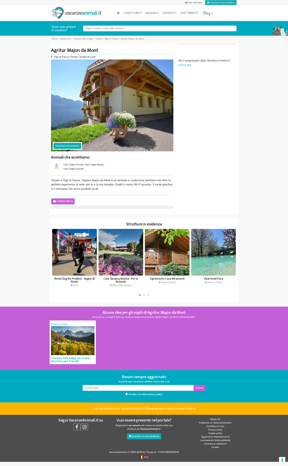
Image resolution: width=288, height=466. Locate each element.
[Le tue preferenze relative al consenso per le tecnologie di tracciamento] (282, 460)
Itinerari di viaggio (59, 324)
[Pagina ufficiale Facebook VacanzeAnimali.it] (76, 427)
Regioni (151, 13)
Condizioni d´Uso (215, 426)
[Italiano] (142, 456)
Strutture (132, 13)
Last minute (189, 13)
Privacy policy (215, 429)
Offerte (168, 13)
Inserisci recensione (67, 145)
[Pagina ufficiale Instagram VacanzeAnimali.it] (84, 427)
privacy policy (155, 394)
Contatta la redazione (215, 443)
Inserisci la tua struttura (221, 2)
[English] (146, 456)
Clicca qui (184, 65)
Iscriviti (199, 388)
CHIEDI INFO (64, 201)
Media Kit (215, 419)
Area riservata (194, 2)
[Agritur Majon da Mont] (112, 105)
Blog (207, 13)
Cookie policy (215, 433)
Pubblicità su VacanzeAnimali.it (215, 422)
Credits (215, 447)
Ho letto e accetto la (145, 394)
